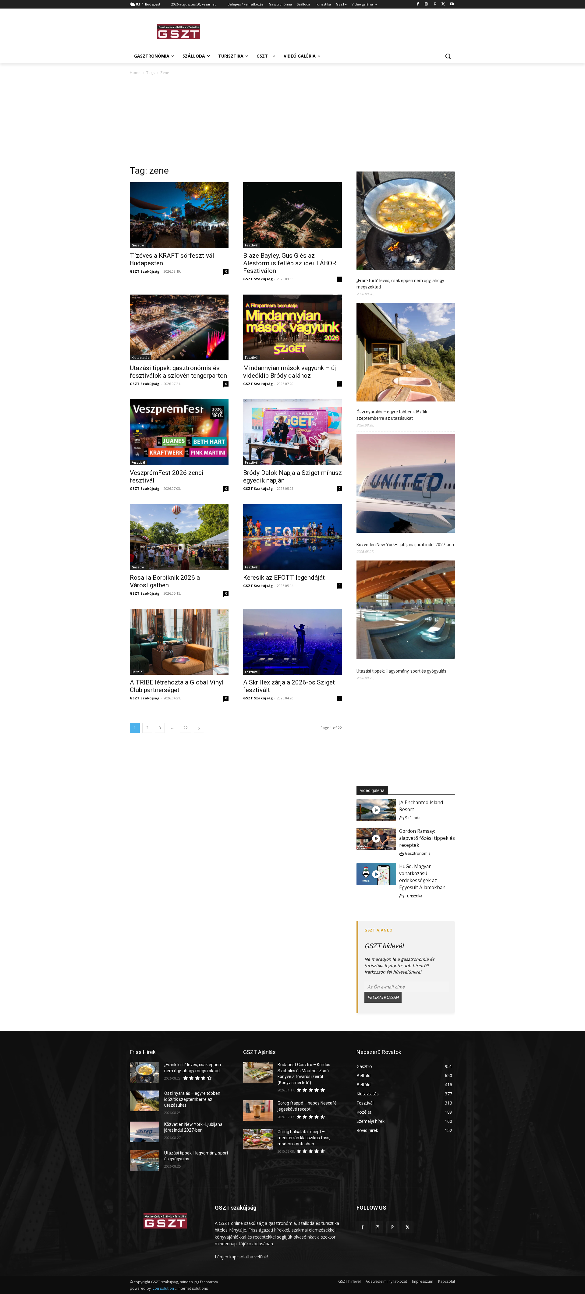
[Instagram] (426, 4)
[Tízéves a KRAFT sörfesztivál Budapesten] (179, 215)
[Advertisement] (338, 30)
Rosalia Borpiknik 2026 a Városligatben (165, 581)
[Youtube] (451, 4)
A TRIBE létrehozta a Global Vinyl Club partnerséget (177, 686)
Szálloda (412, 817)
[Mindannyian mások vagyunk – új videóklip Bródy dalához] (292, 327)
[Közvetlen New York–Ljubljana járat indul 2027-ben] (405, 484)
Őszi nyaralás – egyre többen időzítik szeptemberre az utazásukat (391, 415)
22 (185, 727)
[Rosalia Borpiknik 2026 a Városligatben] (179, 537)
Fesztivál (251, 245)
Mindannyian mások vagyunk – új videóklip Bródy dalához (289, 371)
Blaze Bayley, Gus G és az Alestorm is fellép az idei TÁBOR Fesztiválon (289, 263)
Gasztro (138, 245)
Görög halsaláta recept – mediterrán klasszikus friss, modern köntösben (304, 1137)
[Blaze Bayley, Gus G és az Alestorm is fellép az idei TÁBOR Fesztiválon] (292, 215)
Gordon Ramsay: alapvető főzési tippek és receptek (427, 838)
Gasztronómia (418, 853)
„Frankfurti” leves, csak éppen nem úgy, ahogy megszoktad (400, 283)
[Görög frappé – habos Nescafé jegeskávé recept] (258, 1110)
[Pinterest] (434, 4)
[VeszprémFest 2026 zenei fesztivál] (179, 432)
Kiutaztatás (140, 357)
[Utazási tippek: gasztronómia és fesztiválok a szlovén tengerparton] (179, 327)
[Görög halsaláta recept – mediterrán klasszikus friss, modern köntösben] (258, 1139)
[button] (448, 56)
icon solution (163, 1288)
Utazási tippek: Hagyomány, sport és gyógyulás (401, 671)
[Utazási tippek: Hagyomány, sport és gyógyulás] (405, 610)
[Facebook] (417, 4)
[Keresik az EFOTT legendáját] (292, 537)
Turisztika (413, 896)
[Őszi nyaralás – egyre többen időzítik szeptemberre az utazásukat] (405, 353)
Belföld (137, 672)
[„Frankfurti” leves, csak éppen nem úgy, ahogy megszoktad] (405, 221)
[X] (443, 4)
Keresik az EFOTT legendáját (284, 577)
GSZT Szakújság (144, 271)
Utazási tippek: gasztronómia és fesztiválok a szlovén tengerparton (178, 371)
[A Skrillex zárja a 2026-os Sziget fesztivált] (292, 642)
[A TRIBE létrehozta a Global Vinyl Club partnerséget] (179, 642)
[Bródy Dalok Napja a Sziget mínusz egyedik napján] (292, 432)
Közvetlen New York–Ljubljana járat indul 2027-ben (405, 544)
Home (135, 72)
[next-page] (199, 728)
